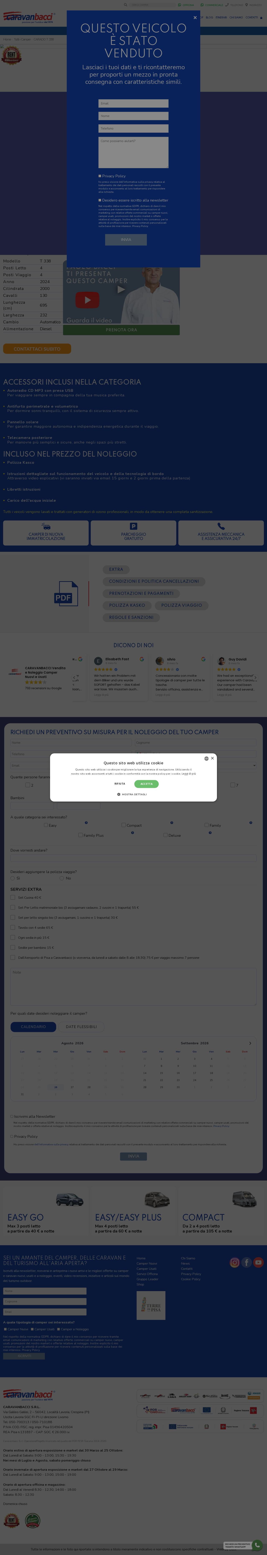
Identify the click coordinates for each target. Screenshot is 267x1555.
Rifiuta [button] (120, 783)
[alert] (133, 777)
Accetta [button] (147, 784)
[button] (133, 794)
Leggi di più (189, 774)
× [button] (212, 758)
